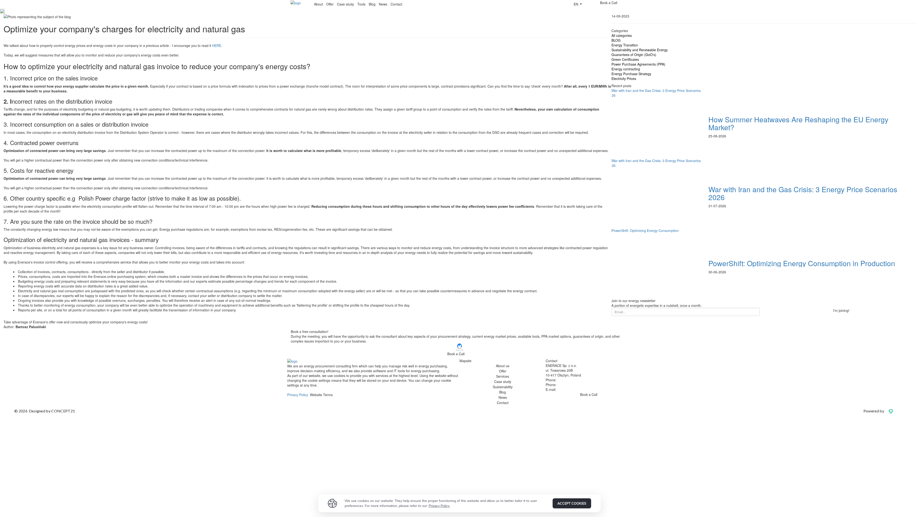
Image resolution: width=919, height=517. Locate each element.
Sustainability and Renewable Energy (639, 49)
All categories (621, 35)
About (318, 4)
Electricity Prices (623, 78)
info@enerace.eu (570, 389)
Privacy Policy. (439, 506)
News (383, 4)
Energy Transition (624, 45)
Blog (372, 4)
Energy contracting (625, 69)
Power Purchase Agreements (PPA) (638, 64)
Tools (361, 4)
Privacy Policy (297, 394)
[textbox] (307, 88)
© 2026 (44, 411)
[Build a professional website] (894, 410)
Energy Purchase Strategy (631, 73)
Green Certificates (625, 59)
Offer (330, 4)
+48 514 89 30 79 (570, 379)
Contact (396, 4)
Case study (345, 4)
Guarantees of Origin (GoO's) (633, 54)
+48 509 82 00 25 (570, 384)
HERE (216, 45)
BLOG (616, 40)
